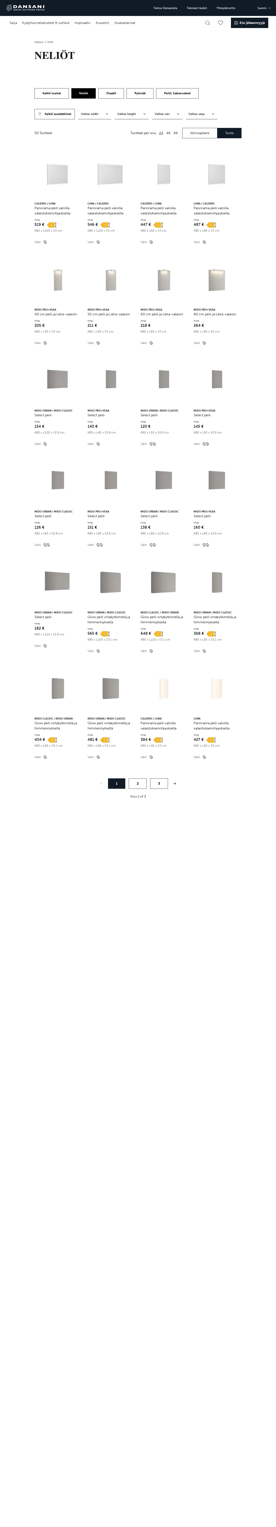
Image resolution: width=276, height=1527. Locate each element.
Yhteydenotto (225, 8)
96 (176, 133)
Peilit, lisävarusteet (177, 93)
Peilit (50, 42)
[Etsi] (207, 22)
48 (168, 133)
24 (161, 133)
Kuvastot (102, 23)
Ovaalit (111, 93)
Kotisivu (39, 42)
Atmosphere (199, 133)
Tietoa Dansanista (165, 8)
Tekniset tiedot (197, 8)
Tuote (229, 133)
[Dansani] (25, 8)
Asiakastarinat (124, 23)
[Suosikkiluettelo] (220, 22)
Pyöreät (140, 93)
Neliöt (83, 93)
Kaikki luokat (51, 93)
